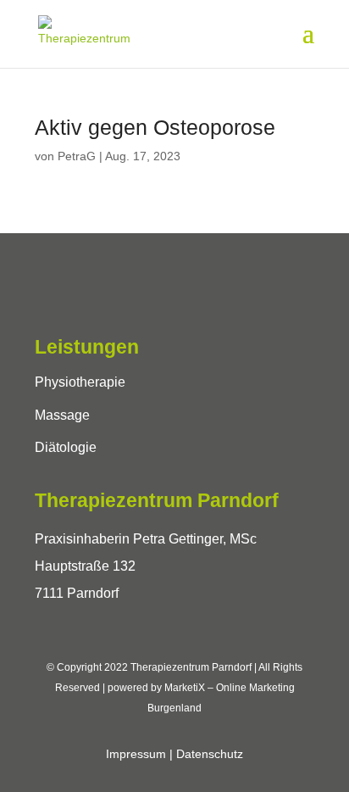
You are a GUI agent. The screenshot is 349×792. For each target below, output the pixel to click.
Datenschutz (209, 754)
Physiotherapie (80, 382)
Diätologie (66, 447)
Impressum (136, 754)
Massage (62, 415)
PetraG (77, 156)
